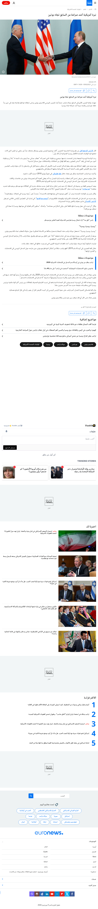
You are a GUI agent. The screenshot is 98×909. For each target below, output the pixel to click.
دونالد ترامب (61, 344)
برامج (46, 866)
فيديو (94, 866)
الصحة (46, 856)
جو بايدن (74, 344)
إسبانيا (55, 822)
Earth (46, 851)
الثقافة (46, 861)
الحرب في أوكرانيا (25, 810)
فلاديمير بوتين (88, 344)
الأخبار (90, 10)
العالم (84, 10)
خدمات (94, 879)
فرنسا (30, 816)
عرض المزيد (92, 885)
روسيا (48, 344)
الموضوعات (92, 841)
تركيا (44, 822)
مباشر (6, 3)
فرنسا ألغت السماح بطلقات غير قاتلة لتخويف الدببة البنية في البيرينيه (71, 324)
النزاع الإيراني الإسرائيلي (71, 810)
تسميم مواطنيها (42, 198)
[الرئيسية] (95, 9)
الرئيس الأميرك (91, 201)
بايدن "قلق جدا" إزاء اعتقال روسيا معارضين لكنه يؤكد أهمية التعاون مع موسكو (68, 220)
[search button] (31, 795)
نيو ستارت (86, 189)
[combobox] (49, 795)
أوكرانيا (34, 822)
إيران (23, 822)
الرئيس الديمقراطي (86, 150)
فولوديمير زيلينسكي (70, 822)
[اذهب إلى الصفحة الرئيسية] (89, 3)
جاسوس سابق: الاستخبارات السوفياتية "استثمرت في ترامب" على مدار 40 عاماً (68, 269)
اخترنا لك (91, 526)
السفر (94, 861)
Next (94, 856)
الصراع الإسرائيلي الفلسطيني (47, 810)
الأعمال (94, 851)
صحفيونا (93, 871)
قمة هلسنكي (57, 173)
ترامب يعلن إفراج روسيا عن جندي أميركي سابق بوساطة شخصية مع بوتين (69, 336)
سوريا (56, 816)
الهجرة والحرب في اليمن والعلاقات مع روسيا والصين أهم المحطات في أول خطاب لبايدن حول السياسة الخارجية (56, 330)
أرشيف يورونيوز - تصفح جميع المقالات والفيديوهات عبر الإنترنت (28, 871)
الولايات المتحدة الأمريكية (74, 10)
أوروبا (94, 846)
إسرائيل (67, 816)
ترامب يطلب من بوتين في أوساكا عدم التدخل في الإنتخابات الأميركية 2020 (69, 262)
